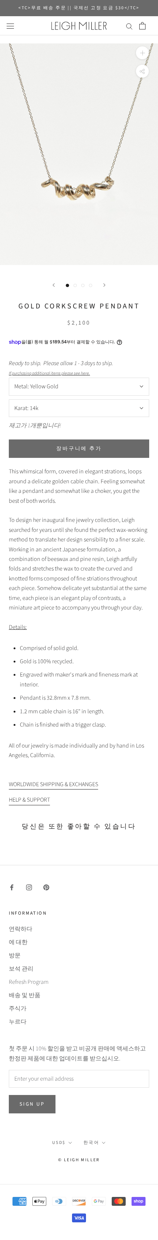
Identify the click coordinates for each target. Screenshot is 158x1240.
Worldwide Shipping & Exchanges (53, 784)
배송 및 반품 (24, 995)
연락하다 (20, 929)
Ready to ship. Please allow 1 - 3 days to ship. (62, 368)
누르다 (17, 1022)
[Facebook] (12, 886)
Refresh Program (29, 982)
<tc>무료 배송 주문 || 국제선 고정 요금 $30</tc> (79, 8)
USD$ (59, 1143)
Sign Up (32, 1104)
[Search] (129, 25)
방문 (15, 955)
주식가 (17, 1008)
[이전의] (54, 285)
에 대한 (18, 942)
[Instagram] (29, 886)
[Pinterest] (46, 886)
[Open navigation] (10, 26)
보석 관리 (21, 969)
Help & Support (29, 800)
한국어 (91, 1143)
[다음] (104, 285)
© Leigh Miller (79, 1160)
